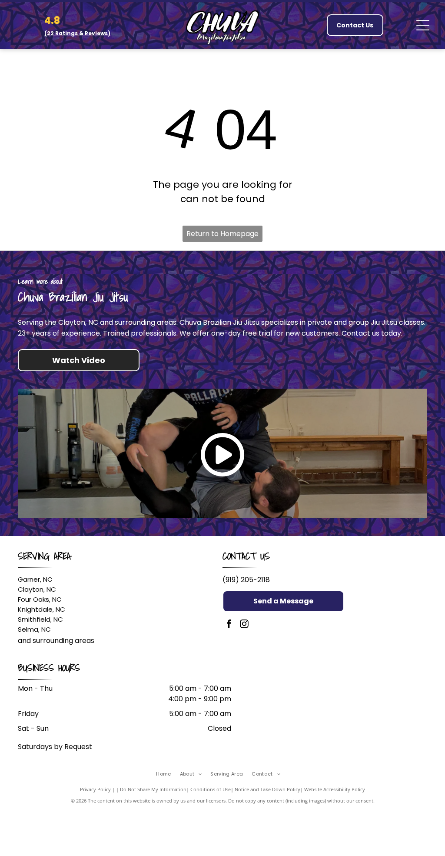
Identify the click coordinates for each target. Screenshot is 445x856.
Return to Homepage (222, 234)
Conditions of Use (210, 789)
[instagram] (244, 625)
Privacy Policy (95, 789)
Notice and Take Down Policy (267, 789)
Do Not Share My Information (153, 789)
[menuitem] (167, 774)
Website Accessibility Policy (334, 789)
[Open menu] (422, 25)
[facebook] (229, 625)
